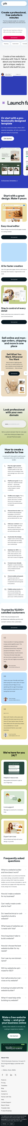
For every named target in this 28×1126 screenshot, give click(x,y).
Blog (2, 1088)
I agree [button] (11, 1123)
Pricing (3, 1082)
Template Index (5, 1108)
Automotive (15, 43)
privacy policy (4, 1119)
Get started (14, 37)
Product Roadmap (6, 1111)
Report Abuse (5, 1105)
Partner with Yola (6, 1096)
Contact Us (4, 1094)
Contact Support (6, 1102)
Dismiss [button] (4, 1123)
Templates (4, 1085)
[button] (26, 373)
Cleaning (6, 43)
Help (2, 1099)
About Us (4, 1091)
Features (3, 1080)
